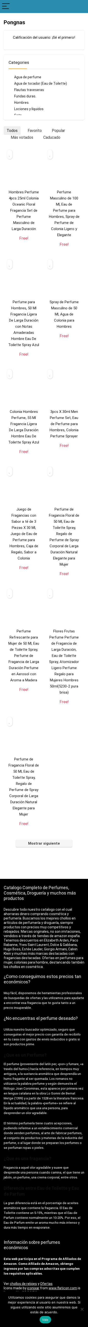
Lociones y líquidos (29, 109)
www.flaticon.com (63, 1288)
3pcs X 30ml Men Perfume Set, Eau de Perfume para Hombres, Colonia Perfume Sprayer (64, 423)
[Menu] (6, 6)
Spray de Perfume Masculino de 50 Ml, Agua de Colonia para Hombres (64, 314)
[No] (81, 1309)
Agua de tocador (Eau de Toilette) (40, 83)
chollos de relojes (23, 1284)
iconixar (33, 1288)
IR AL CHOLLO (24, 243)
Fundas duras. (25, 96)
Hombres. (21, 103)
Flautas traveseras (29, 90)
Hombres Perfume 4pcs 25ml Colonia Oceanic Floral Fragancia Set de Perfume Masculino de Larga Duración (24, 210)
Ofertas (46, 1284)
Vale (45, 1320)
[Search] (80, 6)
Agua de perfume (27, 77)
